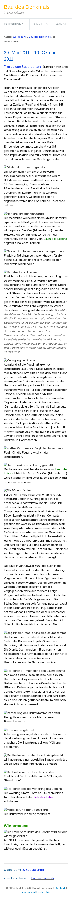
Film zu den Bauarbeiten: (22, 66)
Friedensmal (15, 24)
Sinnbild (40, 24)
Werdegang (20, 36)
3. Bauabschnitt (34, 870)
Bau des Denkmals (40, 36)
